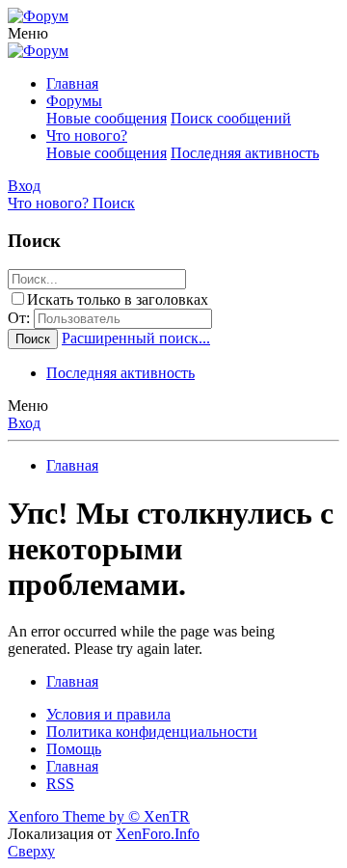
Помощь (73, 749)
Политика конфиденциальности (151, 731)
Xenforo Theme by (99, 816)
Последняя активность (245, 153)
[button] (28, 33)
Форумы (74, 101)
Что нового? (86, 135)
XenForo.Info (158, 834)
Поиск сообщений (231, 118)
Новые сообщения (106, 118)
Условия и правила (108, 714)
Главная (72, 83)
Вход (24, 423)
